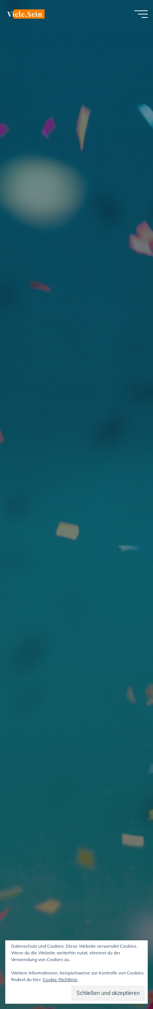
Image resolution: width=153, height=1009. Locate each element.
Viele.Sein (24, 14)
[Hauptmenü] (141, 14)
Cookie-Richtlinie (60, 979)
